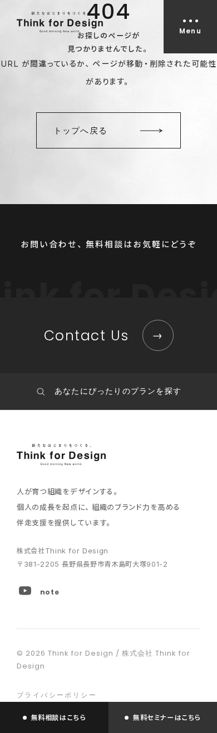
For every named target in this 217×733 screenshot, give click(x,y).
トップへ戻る (80, 130)
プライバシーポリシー (57, 695)
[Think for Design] (60, 22)
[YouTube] (25, 590)
